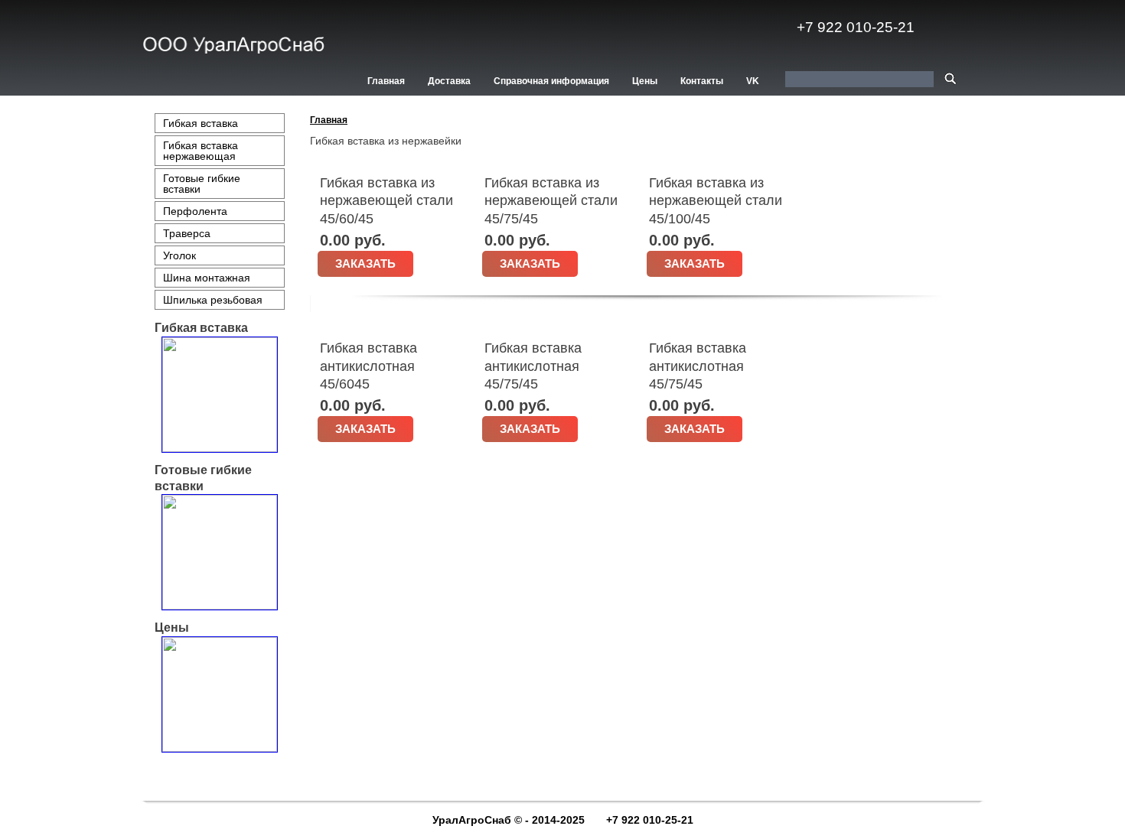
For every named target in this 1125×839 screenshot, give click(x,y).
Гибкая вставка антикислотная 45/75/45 (533, 366)
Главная (386, 81)
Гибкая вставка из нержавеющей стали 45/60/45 (386, 200)
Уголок (179, 255)
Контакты (701, 81)
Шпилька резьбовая (212, 300)
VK (752, 81)
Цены (644, 81)
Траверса (186, 233)
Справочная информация (551, 81)
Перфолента (195, 211)
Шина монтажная (206, 278)
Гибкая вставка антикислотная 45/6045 (368, 366)
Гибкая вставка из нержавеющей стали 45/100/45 (715, 200)
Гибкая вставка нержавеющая (200, 150)
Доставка (449, 81)
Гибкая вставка (200, 123)
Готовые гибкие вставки (201, 183)
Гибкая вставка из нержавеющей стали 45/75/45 (551, 200)
